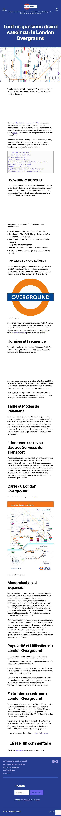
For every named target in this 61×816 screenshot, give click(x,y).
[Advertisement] (30, 109)
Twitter (37, 800)
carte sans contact (19, 333)
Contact (6, 773)
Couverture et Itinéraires (20, 153)
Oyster (44, 330)
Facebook (27, 800)
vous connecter (20, 750)
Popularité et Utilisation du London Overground (26, 169)
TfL (36, 497)
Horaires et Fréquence (16, 157)
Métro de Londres (15, 811)
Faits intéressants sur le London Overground (25, 171)
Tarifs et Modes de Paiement (19, 160)
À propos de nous (11, 767)
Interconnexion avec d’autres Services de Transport (27, 162)
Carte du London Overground (19, 164)
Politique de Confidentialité (15, 761)
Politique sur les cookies (14, 764)
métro (14, 133)
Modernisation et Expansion (19, 167)
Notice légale (9, 770)
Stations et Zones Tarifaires (21, 155)
